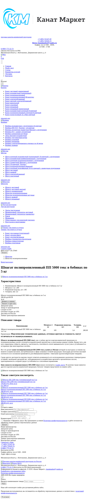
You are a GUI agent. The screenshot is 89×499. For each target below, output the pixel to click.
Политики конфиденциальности (55, 421)
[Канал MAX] (16, 463)
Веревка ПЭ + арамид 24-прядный (18, 132)
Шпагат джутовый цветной (15, 189)
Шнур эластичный (12, 176)
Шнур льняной (10, 172)
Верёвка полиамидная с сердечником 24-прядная (23, 126)
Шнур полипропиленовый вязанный (19, 166)
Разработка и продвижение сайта (13, 471)
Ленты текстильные (12, 210)
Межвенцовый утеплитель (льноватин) (19, 214)
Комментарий (6, 418)
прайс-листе (60, 365)
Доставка (8, 74)
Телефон (8, 412)
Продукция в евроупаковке (15, 222)
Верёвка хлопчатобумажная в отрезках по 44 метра (24, 143)
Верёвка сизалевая (12, 139)
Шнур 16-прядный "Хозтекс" (16, 164)
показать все (5, 118)
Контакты (8, 76)
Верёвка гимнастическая (14, 241)
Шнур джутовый (11, 170)
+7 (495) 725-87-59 (44, 39)
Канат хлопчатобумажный (15, 99)
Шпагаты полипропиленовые (16, 193)
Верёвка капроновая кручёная (16, 134)
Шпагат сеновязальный (14, 191)
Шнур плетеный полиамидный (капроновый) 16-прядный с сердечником (32, 157)
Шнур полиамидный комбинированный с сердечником (25, 158)
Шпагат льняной (11, 197)
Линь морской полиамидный (16, 136)
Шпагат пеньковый (12, 199)
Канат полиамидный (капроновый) (18, 93)
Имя (7, 409)
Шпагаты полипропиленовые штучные (19, 195)
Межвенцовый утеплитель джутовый (19, 212)
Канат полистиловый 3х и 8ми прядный (20, 115)
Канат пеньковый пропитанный (17, 109)
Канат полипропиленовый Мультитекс (19, 97)
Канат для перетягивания (14, 237)
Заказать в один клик (9, 303)
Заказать (5, 425)
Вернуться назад (7, 262)
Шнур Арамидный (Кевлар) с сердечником (21, 162)
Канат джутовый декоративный (17, 91)
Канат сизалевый (11, 105)
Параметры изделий (12, 72)
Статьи (7, 70)
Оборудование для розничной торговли (20, 220)
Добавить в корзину (8, 301)
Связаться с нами (7, 442)
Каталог (4, 253)
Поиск (4, 484)
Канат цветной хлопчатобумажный (18, 101)
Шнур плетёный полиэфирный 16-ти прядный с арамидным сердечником (32, 168)
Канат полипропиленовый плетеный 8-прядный (23, 113)
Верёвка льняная (11, 145)
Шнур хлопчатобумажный (15, 174)
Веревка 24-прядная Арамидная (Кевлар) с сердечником (26, 130)
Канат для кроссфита (13, 235)
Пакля (7, 216)
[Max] (3, 55)
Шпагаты (8, 256)
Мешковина (9, 218)
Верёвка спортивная (12, 243)
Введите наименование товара (12, 481)
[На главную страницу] (21, 461)
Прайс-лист (9, 68)
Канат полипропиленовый (15, 95)
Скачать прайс (6, 249)
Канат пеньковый (11, 107)
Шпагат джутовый (12, 187)
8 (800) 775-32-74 (7, 49)
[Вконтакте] (6, 463)
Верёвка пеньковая (12, 141)
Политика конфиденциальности (13, 473)
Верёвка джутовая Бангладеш (16, 137)
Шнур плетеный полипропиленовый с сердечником (24, 160)
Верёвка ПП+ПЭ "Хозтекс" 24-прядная (19, 128)
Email (7, 414)
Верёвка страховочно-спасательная (18, 239)
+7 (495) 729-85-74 (44, 41)
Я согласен (5, 497)
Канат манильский (12, 103)
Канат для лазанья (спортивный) (17, 233)
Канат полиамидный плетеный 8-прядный (21, 111)
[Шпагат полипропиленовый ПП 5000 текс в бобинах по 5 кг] (24, 277)
